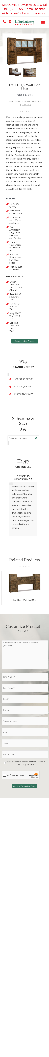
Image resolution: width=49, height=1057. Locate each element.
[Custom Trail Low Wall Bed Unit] (24, 583)
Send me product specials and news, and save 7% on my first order (26, 763)
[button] (43, 22)
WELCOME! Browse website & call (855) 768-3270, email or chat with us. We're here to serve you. (24, 9)
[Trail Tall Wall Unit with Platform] (12, 71)
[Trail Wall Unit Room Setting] (27, 71)
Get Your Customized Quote (24, 786)
